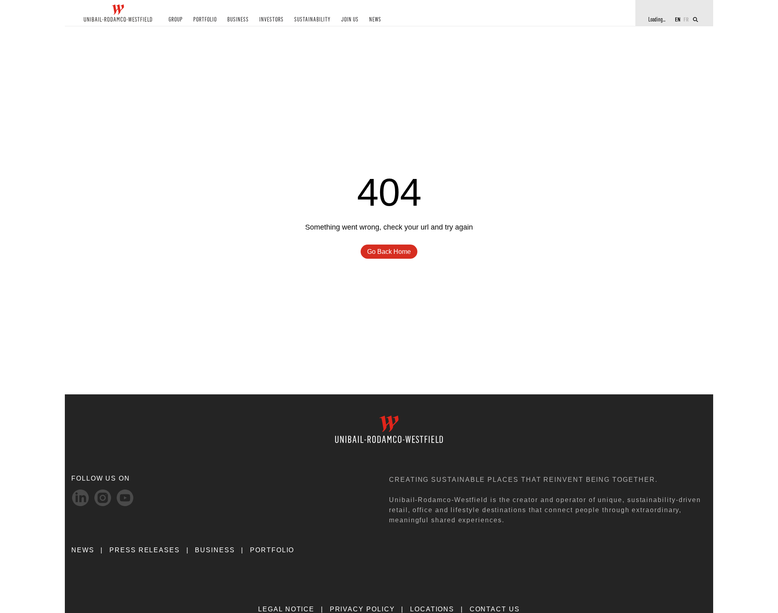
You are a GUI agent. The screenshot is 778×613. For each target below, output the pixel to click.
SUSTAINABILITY (312, 19)
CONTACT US (495, 609)
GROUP (176, 19)
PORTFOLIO (205, 19)
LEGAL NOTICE (286, 609)
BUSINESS (238, 19)
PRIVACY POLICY (362, 609)
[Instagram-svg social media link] (103, 498)
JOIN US (350, 19)
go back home (389, 251)
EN (677, 19)
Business (215, 550)
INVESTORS (271, 19)
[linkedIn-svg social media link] (80, 498)
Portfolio (272, 550)
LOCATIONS (432, 609)
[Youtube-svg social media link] (125, 498)
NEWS (375, 19)
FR (686, 19)
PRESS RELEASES (144, 550)
